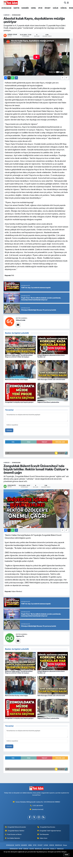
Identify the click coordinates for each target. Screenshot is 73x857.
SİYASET (48, 8)
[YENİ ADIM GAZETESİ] (11, 2)
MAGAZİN (46, 849)
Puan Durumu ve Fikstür (14, 834)
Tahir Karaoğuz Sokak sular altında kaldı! (51, 379)
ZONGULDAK (6, 8)
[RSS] (43, 817)
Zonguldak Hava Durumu (47, 827)
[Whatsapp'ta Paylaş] (12, 77)
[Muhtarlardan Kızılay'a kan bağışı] (20, 369)
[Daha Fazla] (16, 77)
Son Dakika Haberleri (13, 838)
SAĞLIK (55, 8)
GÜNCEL (63, 8)
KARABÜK (25, 8)
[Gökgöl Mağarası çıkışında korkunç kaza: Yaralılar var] (52, 345)
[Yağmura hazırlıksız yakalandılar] (52, 392)
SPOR (40, 8)
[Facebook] (30, 817)
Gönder (9, 430)
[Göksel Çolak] (9, 321)
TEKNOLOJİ (60, 849)
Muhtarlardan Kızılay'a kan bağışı (16, 379)
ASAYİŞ (31, 849)
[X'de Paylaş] (9, 77)
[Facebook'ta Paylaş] (5, 77)
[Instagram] (39, 817)
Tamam (66, 854)
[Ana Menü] (68, 3)
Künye (65, 845)
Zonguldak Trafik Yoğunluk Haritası (50, 830)
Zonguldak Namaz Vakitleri (16, 830)
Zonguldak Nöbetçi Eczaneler (17, 827)
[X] (34, 817)
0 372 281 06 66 (38, 805)
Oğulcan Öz (20, 636)
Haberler (7, 15)
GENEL (33, 8)
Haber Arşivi (43, 838)
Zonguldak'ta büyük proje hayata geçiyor (19, 402)
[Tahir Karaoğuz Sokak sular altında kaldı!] (52, 369)
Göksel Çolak (20, 320)
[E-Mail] (18, 325)
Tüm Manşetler (44, 834)
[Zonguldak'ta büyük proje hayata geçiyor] (20, 392)
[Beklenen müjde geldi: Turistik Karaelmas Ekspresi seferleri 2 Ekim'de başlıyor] (20, 345)
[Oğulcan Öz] (9, 638)
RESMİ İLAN (58, 845)
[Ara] (65, 3)
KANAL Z (53, 849)
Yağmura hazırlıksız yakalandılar (48, 402)
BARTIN (16, 8)
